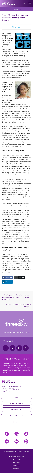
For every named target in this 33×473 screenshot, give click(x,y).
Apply (17, 397)
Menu (16, 9)
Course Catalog (16, 409)
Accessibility (16, 462)
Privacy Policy (16, 465)
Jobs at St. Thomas (16, 416)
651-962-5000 (6, 391)
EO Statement (16, 459)
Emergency (16, 468)
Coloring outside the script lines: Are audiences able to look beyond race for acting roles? (15, 297)
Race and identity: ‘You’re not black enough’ (18, 306)
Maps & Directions (16, 403)
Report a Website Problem (16, 456)
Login (28, 332)
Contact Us (16, 422)
